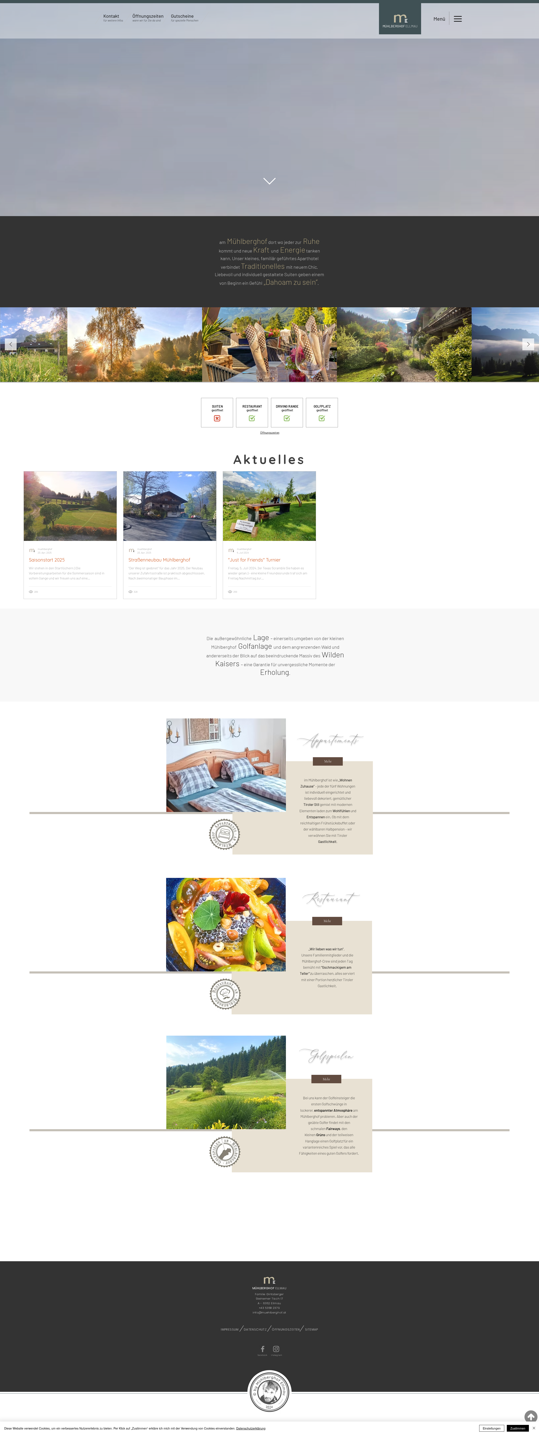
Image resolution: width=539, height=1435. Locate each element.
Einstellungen (492, 1428)
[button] (113, 20)
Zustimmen (517, 1428)
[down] (269, 181)
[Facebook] (263, 1349)
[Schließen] (533, 1428)
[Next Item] (528, 344)
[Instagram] (276, 1349)
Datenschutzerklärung (250, 1428)
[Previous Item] (11, 344)
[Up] (531, 1416)
